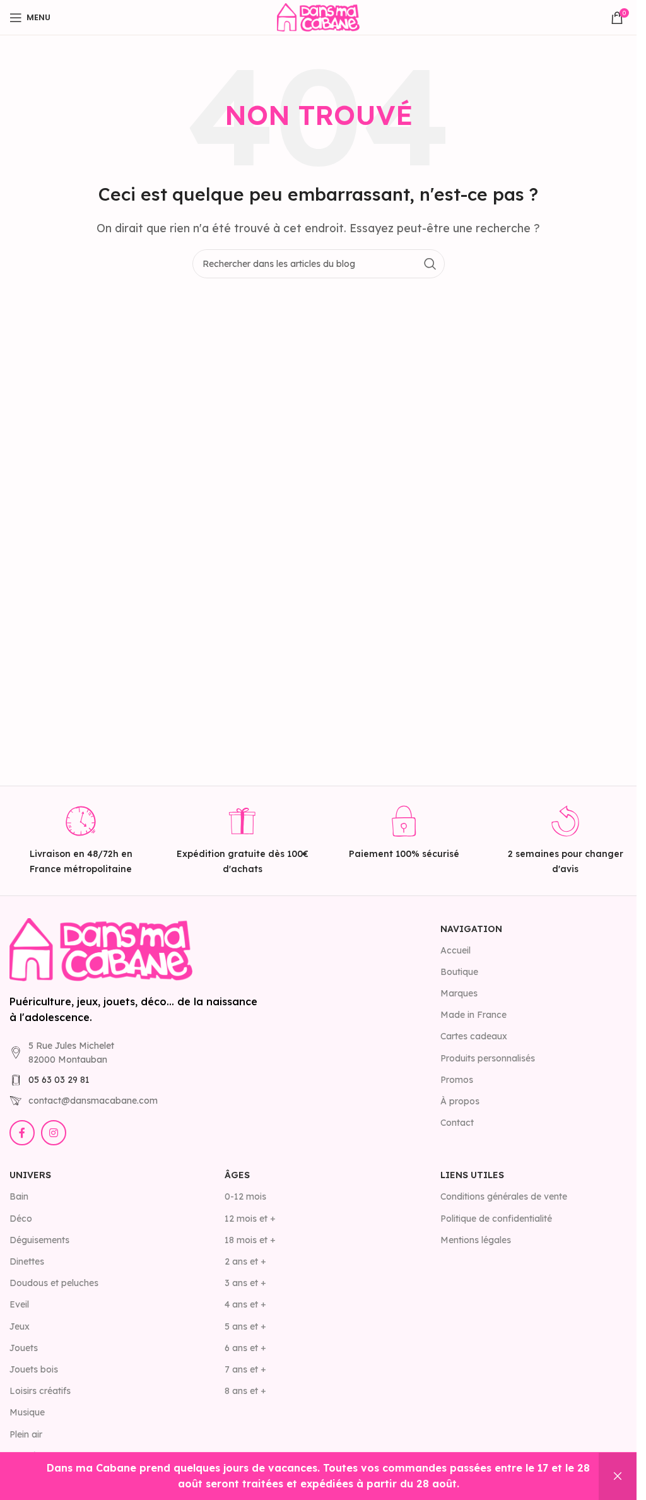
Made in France (473, 1014)
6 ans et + (245, 1348)
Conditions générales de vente (503, 1196)
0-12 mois (245, 1196)
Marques (459, 993)
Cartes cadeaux (473, 1036)
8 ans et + (245, 1391)
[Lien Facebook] (22, 1132)
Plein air (25, 1434)
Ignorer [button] (618, 1476)
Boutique (459, 971)
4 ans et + (245, 1304)
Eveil (19, 1304)
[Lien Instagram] (53, 1132)
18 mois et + (250, 1240)
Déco (20, 1218)
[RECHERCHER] (430, 263)
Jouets (23, 1348)
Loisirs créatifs (40, 1391)
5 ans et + (245, 1326)
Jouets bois (33, 1369)
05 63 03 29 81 (59, 1079)
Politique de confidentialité (496, 1218)
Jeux (19, 1326)
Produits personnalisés (487, 1058)
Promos (456, 1079)
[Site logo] (318, 16)
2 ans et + (245, 1261)
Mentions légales (475, 1240)
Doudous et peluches (53, 1283)
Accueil (455, 950)
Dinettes (26, 1261)
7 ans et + (245, 1369)
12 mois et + (250, 1218)
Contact (457, 1122)
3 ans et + (245, 1283)
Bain (18, 1196)
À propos (459, 1101)
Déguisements (39, 1240)
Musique (27, 1412)
